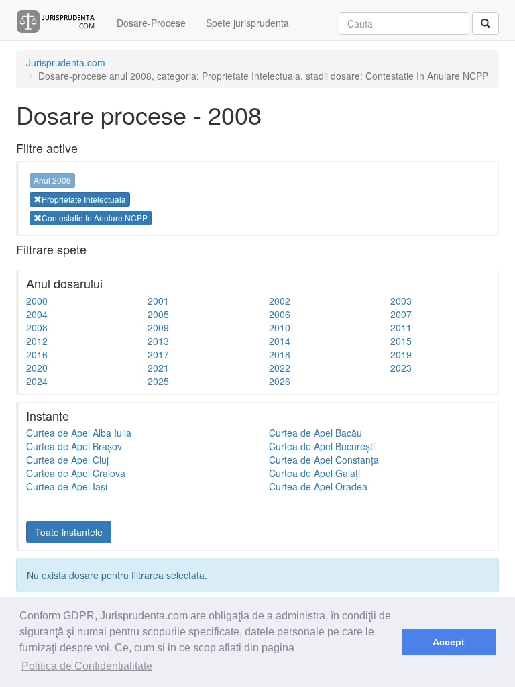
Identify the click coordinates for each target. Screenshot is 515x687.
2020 (37, 367)
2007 (401, 314)
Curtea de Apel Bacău (315, 432)
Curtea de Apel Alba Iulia (78, 432)
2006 (279, 314)
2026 (279, 381)
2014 (279, 341)
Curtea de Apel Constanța (324, 459)
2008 (37, 327)
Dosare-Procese (151, 23)
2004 (37, 314)
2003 (401, 300)
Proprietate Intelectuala (84, 199)
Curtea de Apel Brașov (74, 446)
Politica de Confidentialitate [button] (86, 666)
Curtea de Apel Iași (66, 486)
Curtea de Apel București (322, 446)
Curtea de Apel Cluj (67, 459)
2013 (158, 341)
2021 (158, 367)
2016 (37, 354)
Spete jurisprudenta (247, 23)
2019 (401, 354)
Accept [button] (449, 642)
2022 (279, 367)
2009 (158, 327)
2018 (279, 354)
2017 (158, 354)
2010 (279, 327)
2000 (37, 300)
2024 (37, 381)
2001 (158, 300)
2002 (279, 300)
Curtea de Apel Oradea (318, 486)
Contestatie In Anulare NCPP (95, 217)
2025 (158, 381)
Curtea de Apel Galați (314, 473)
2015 (401, 341)
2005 (158, 314)
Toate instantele (69, 532)
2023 (401, 367)
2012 (37, 341)
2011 (401, 327)
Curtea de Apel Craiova (75, 473)
